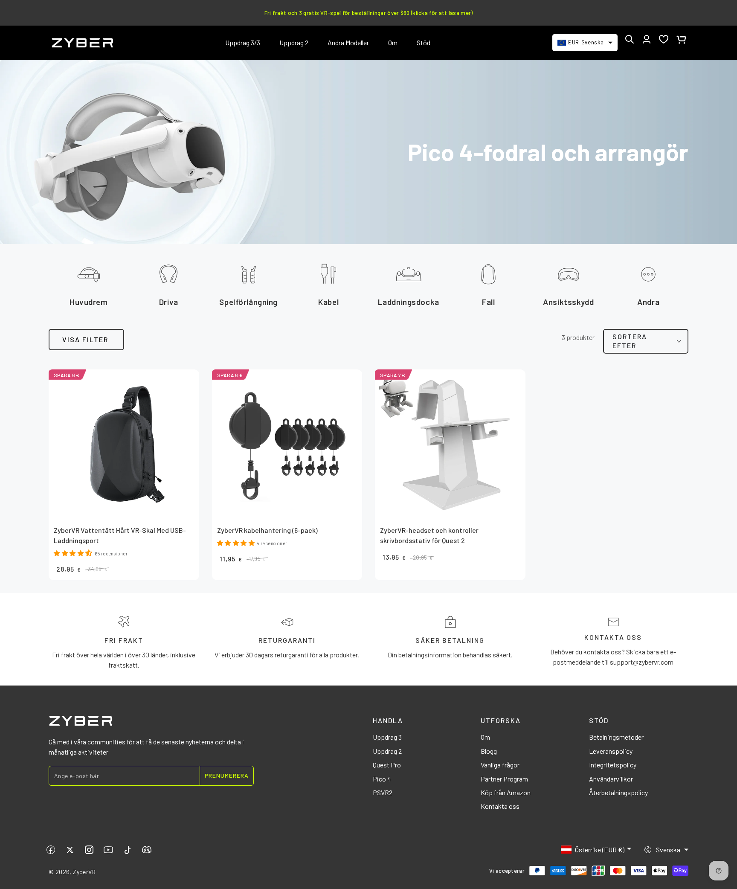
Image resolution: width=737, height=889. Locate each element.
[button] (629, 39)
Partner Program (504, 779)
